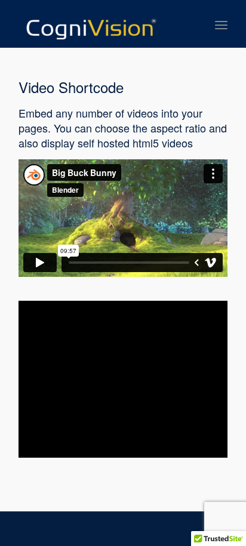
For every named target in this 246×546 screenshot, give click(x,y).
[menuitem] (221, 24)
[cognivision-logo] (102, 24)
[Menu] (221, 24)
